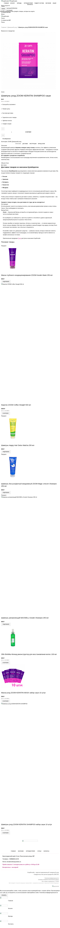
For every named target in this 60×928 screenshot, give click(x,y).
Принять (4, 895)
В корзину (28, 132)
